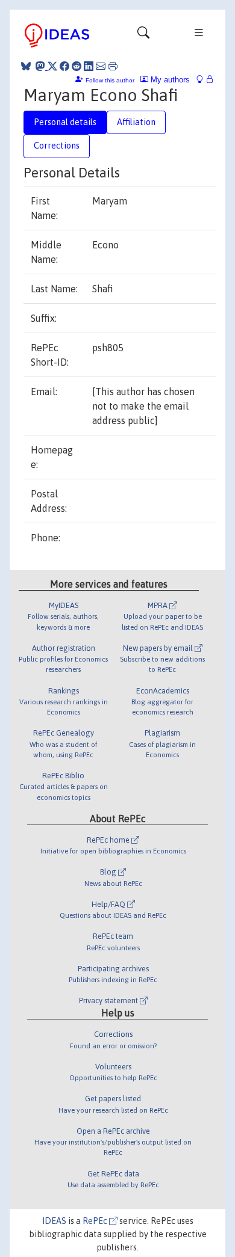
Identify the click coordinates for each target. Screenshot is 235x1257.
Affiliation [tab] (136, 122)
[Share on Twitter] (52, 66)
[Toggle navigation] (143, 35)
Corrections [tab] (57, 145)
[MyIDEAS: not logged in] (203, 79)
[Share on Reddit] (76, 66)
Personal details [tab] (65, 122)
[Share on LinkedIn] (88, 66)
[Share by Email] (100, 66)
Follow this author (110, 80)
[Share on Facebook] (64, 66)
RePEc (96, 1221)
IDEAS (54, 1221)
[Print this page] (113, 66)
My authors (169, 79)
